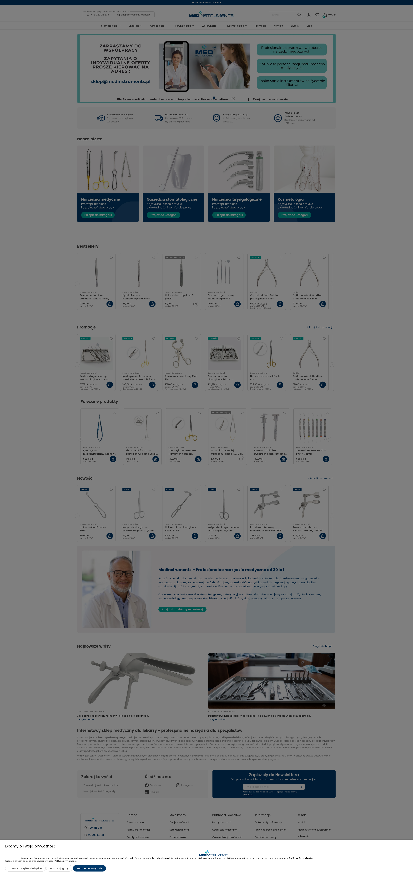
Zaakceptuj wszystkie (89, 868)
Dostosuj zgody (59, 868)
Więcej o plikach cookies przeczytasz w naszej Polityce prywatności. (41, 860)
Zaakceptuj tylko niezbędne (25, 868)
